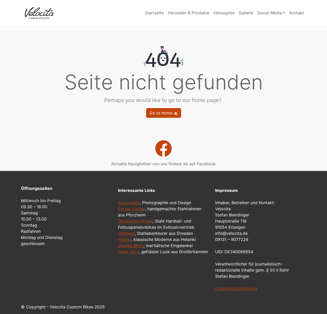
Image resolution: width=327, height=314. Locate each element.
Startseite (154, 12)
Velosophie (224, 12)
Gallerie (246, 12)
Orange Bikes (131, 245)
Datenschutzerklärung (236, 288)
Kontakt (296, 12)
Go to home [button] (161, 112)
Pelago (124, 239)
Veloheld (126, 233)
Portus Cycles (131, 208)
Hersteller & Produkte (188, 12)
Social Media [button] (269, 12)
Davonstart (129, 202)
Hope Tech (128, 251)
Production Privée (135, 221)
